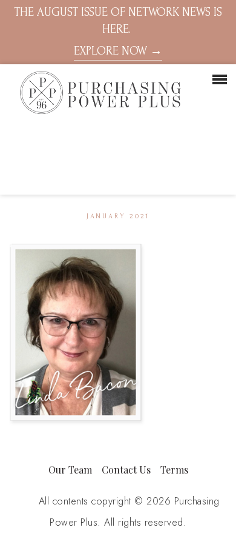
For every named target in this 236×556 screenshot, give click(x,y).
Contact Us (126, 469)
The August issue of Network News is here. (118, 31)
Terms (174, 469)
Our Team (70, 469)
